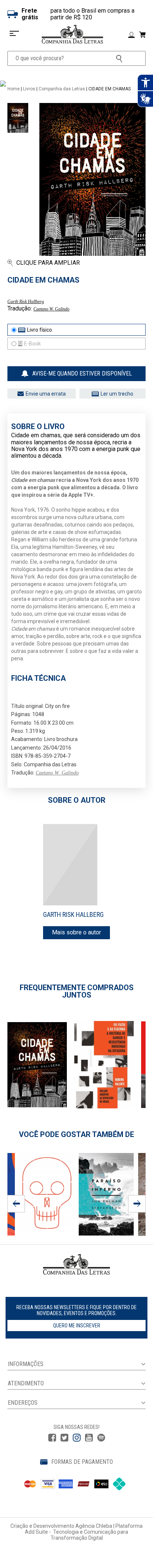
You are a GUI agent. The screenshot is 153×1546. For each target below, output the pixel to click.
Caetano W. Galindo (51, 309)
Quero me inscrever (76, 1325)
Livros (29, 88)
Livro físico (39, 330)
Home (13, 88)
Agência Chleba (93, 1526)
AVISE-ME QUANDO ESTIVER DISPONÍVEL (82, 373)
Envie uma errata (46, 394)
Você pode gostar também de (76, 1134)
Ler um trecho (117, 394)
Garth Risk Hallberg (25, 301)
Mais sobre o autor (76, 932)
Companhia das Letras (62, 88)
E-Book (32, 344)
